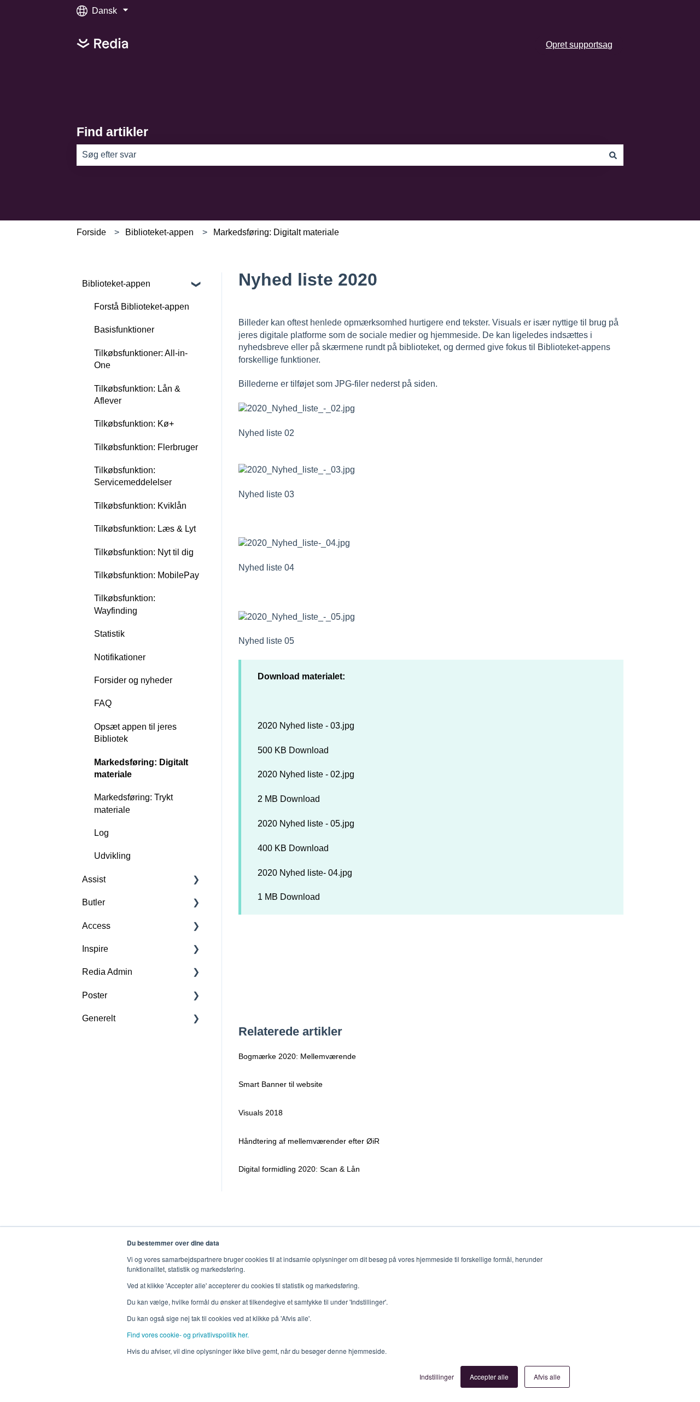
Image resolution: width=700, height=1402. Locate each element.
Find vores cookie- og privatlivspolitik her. (188, 1334)
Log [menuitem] (101, 832)
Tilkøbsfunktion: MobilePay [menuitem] (146, 575)
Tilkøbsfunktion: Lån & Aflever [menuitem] (137, 394)
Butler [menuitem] (93, 902)
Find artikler (112, 132)
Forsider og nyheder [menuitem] (133, 680)
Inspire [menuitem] (95, 948)
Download (309, 750)
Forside (91, 232)
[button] (196, 285)
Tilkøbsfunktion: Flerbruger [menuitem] (146, 447)
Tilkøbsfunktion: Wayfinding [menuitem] (124, 604)
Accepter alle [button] (489, 1376)
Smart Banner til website (280, 1084)
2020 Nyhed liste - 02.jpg (306, 774)
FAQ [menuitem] (103, 703)
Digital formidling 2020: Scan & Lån (299, 1169)
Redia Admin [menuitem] (107, 971)
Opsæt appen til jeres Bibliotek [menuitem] (135, 732)
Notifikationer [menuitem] (119, 657)
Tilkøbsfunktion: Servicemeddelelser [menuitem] (133, 476)
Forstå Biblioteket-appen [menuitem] (141, 306)
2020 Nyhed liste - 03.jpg (306, 725)
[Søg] (613, 154)
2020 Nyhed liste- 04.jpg (305, 872)
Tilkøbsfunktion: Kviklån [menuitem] (140, 505)
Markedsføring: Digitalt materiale (276, 232)
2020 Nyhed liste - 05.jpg (306, 823)
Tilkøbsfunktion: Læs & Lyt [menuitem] (145, 528)
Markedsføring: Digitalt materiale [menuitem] (141, 768)
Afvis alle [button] (547, 1376)
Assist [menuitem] (94, 879)
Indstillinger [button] (436, 1376)
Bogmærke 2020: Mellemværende (297, 1056)
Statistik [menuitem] (109, 633)
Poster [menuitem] (94, 995)
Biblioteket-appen (159, 232)
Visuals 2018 (260, 1112)
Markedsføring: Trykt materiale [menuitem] (133, 803)
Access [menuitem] (96, 925)
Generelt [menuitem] (98, 1018)
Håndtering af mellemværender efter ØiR (309, 1141)
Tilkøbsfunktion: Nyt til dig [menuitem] (144, 552)
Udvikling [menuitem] (112, 855)
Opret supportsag (579, 44)
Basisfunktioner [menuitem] (124, 329)
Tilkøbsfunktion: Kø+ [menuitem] (134, 423)
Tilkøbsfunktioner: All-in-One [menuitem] (141, 359)
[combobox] (340, 154)
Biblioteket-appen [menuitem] (116, 283)
